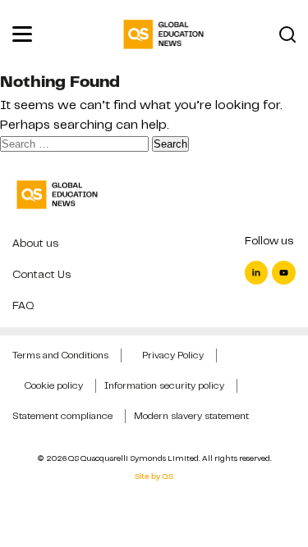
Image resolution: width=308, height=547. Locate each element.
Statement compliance (62, 415)
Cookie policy (54, 385)
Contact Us (41, 274)
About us (35, 243)
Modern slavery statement (191, 415)
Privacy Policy (173, 355)
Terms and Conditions (60, 355)
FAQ (23, 305)
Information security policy (164, 385)
